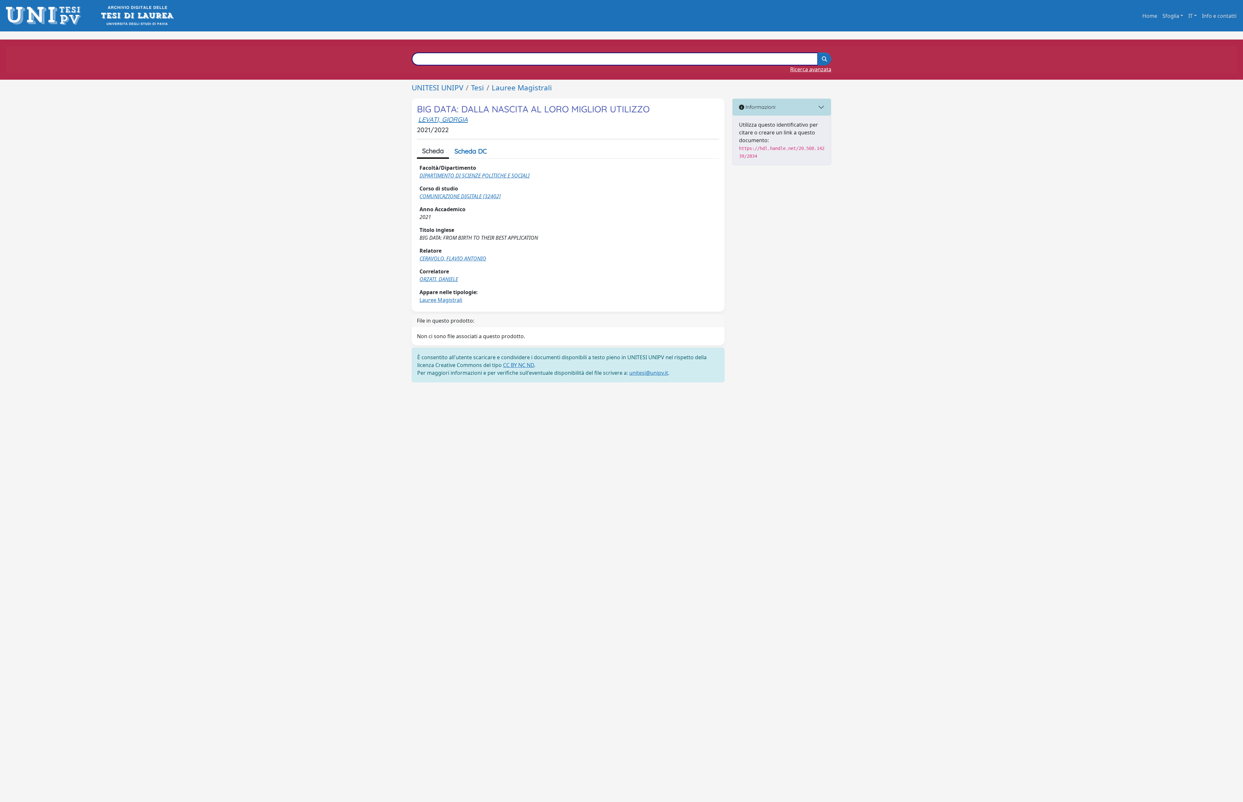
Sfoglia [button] (1170, 15)
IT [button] (1190, 15)
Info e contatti (1219, 15)
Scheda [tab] (433, 151)
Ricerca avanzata (810, 69)
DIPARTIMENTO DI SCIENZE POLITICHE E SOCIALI (475, 175)
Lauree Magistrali (522, 88)
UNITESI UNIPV (437, 88)
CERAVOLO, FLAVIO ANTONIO (453, 258)
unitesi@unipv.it (648, 372)
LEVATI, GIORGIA (443, 119)
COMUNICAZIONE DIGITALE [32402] (460, 196)
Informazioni (759, 107)
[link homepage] (45, 16)
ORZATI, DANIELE (439, 279)
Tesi (477, 88)
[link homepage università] (137, 16)
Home (1149, 15)
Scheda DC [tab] (470, 151)
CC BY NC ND (518, 365)
